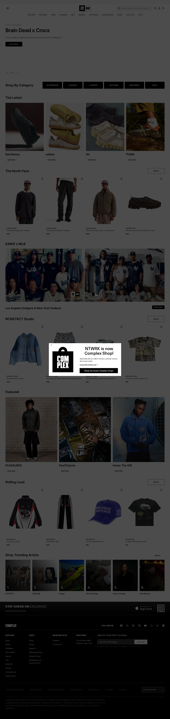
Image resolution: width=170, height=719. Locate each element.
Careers (56, 640)
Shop (31, 640)
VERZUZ (9, 664)
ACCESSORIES (107, 15)
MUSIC (119, 15)
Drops (31, 644)
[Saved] (155, 8)
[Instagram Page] (139, 625)
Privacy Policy (134, 646)
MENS (53, 15)
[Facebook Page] (121, 625)
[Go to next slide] (18, 73)
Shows (8, 668)
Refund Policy (34, 656)
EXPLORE (31, 15)
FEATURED (43, 15)
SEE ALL (156, 171)
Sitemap (109, 690)
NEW (73, 15)
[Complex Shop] (85, 8)
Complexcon (10, 672)
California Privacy (56, 690)
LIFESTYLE (130, 15)
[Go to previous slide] (7, 73)
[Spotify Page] (163, 625)
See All (158, 555)
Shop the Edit (14, 44)
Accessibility (94, 690)
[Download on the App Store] (143, 608)
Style (7, 640)
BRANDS (82, 15)
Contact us (57, 644)
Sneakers (9, 648)
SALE (140, 15)
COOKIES (122, 690)
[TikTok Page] (157, 625)
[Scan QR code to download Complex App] (161, 608)
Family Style (10, 676)
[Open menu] (7, 8)
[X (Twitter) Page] (127, 625)
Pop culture (10, 652)
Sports (8, 656)
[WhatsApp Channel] (133, 625)
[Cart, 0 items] (163, 8)
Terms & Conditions (14, 690)
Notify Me (141, 642)
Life (7, 660)
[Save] (42, 179)
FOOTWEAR (93, 15)
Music (8, 644)
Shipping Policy (35, 652)
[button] (85, 43)
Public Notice (76, 690)
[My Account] (159, 8)
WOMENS (63, 15)
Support (32, 648)
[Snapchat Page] (151, 625)
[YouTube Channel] (145, 625)
